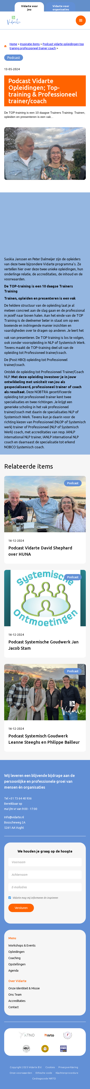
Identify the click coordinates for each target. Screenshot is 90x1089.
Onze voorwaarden (21, 1072)
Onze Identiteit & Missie (24, 988)
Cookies (50, 1067)
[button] (83, 20)
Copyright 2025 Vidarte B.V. (26, 1067)
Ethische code (44, 1072)
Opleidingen (16, 951)
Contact (13, 1007)
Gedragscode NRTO (44, 1078)
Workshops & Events (22, 945)
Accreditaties (17, 1001)
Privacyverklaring (68, 1067)
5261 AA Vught (14, 827)
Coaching (14, 958)
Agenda (13, 970)
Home (13, 44)
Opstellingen (17, 964)
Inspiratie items (30, 44)
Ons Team (15, 994)
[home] (12, 20)
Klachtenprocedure (67, 1072)
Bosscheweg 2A (14, 822)
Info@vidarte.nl (14, 817)
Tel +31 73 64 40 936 (18, 798)
